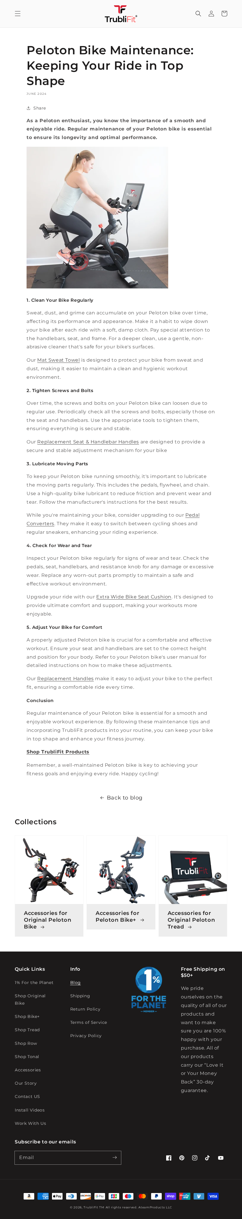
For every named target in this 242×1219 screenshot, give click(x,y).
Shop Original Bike (30, 999)
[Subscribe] (114, 1157)
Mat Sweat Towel (58, 360)
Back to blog (125, 797)
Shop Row (26, 1043)
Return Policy (85, 1009)
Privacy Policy (86, 1035)
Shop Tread (27, 1029)
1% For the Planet (34, 982)
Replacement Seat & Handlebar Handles (88, 442)
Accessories (28, 1070)
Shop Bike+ (27, 1016)
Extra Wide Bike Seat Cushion (133, 597)
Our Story (26, 1083)
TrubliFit (91, 1207)
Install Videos (30, 1110)
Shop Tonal (27, 1056)
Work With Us (30, 1123)
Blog (75, 982)
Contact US (27, 1096)
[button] (17, 13)
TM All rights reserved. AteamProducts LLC (135, 1207)
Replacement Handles (65, 678)
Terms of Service (88, 1022)
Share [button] (39, 108)
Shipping (80, 995)
